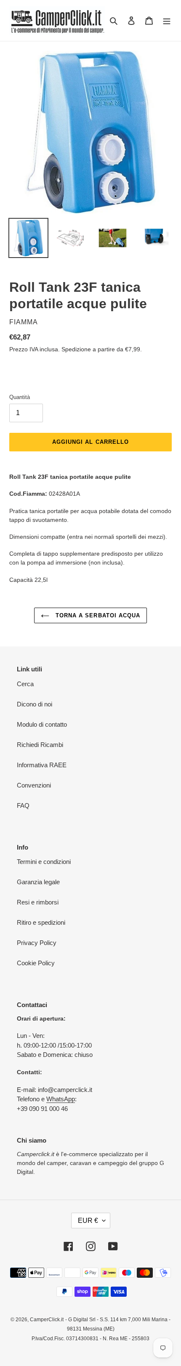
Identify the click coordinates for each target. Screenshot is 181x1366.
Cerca (25, 683)
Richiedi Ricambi (40, 744)
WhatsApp (60, 1099)
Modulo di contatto (42, 724)
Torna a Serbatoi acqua (96, 615)
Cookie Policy (36, 963)
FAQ (23, 805)
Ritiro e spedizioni (41, 922)
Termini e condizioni (44, 861)
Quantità (19, 397)
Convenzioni (34, 785)
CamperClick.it (47, 1320)
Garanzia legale (38, 881)
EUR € (88, 1220)
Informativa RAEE (42, 765)
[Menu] (167, 20)
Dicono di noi (34, 704)
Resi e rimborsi (38, 902)
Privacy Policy (36, 942)
